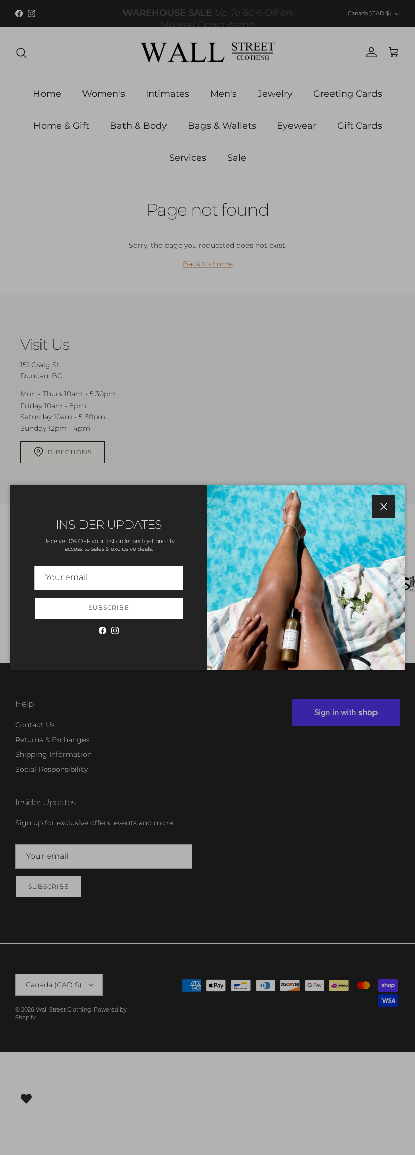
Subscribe (109, 607)
